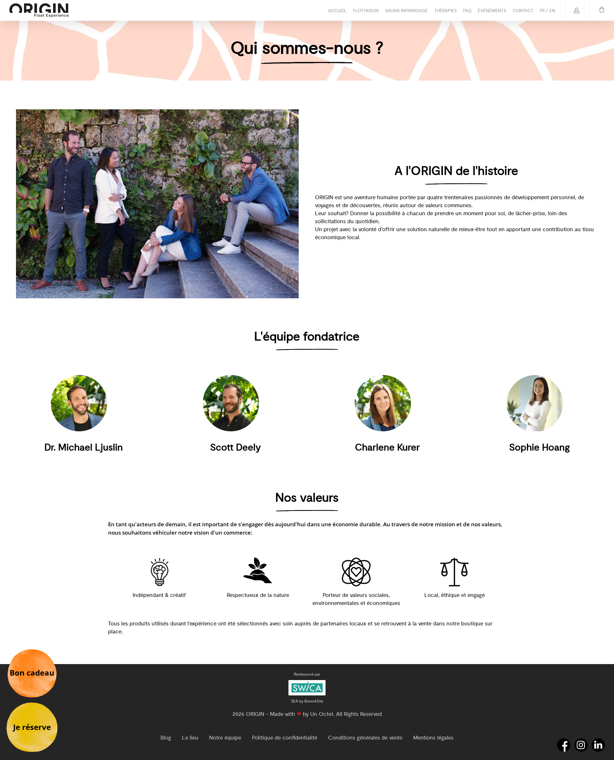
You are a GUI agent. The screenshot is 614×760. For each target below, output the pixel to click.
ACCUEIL (337, 10)
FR (542, 10)
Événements (492, 10)
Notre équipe (225, 737)
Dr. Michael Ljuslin (83, 447)
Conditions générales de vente (365, 737)
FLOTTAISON (366, 10)
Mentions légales (433, 737)
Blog (166, 737)
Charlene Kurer (387, 447)
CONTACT (523, 10)
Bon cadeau (32, 672)
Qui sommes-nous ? (307, 48)
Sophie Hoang (539, 447)
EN (552, 10)
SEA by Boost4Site (307, 701)
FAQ (467, 10)
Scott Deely (235, 447)
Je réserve (32, 727)
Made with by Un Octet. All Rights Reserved (326, 714)
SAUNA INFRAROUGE (406, 10)
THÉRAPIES (445, 10)
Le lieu (190, 737)
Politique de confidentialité (284, 737)
